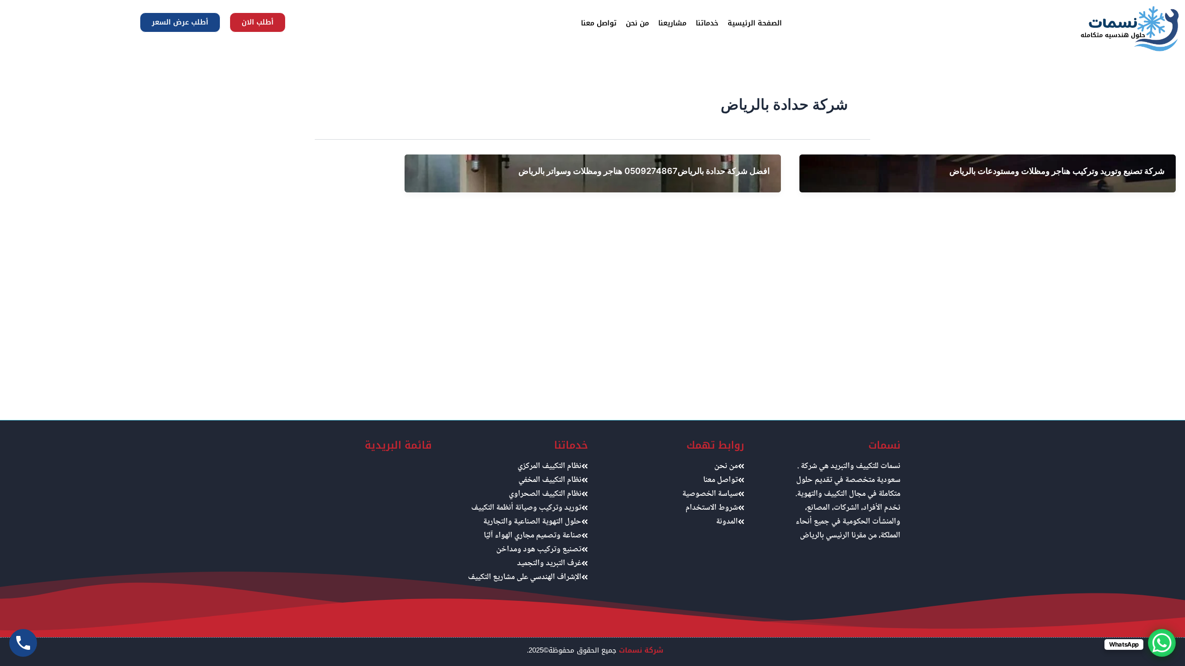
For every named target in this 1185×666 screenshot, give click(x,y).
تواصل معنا (599, 23)
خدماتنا (707, 23)
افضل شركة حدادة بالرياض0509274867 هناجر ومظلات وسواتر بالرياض (644, 171)
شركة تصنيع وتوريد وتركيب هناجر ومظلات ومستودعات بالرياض (1057, 171)
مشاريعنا (672, 23)
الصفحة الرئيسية (755, 23)
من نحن (637, 23)
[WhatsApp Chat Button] (1162, 643)
